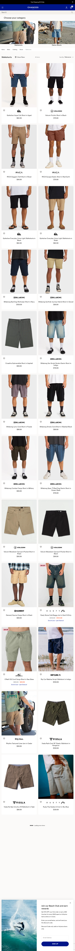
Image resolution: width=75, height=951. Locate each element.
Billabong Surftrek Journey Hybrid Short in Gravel (55, 302)
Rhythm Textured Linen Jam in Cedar (19, 743)
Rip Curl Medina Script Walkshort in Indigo (56, 679)
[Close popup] (70, 903)
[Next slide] (71, 34)
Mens (8, 49)
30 (11, 104)
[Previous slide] (4, 34)
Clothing (15, 49)
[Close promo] (72, 2)
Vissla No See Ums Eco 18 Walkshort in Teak (19, 807)
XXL (60, 732)
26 (45, 795)
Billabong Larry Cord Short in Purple (19, 427)
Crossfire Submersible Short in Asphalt (19, 363)
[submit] (72, 12)
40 (27, 104)
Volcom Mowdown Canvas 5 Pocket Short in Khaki (19, 553)
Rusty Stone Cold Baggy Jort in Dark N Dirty (56, 615)
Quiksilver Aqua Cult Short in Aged (19, 115)
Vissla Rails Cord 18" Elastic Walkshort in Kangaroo (56, 744)
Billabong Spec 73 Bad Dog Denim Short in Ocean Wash (56, 489)
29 (51, 795)
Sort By (61, 57)
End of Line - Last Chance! (56, 620)
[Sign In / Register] (66, 8)
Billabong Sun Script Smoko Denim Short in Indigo (56, 364)
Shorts (21, 49)
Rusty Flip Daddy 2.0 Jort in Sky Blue (56, 807)
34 (17, 104)
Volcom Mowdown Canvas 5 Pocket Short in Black (55, 553)
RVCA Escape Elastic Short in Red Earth (56, 177)
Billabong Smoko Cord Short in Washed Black (56, 427)
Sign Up (55, 944)
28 (47, 104)
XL (59, 165)
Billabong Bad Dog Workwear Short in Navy (19, 302)
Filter (21, 57)
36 (20, 104)
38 (23, 104)
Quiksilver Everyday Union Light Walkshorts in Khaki (56, 239)
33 (16, 227)
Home (3, 49)
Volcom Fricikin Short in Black (55, 115)
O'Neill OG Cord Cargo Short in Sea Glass (19, 679)
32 (14, 104)
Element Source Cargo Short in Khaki (19, 615)
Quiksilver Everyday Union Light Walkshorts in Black (19, 239)
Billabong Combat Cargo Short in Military (19, 488)
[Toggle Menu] (2, 8)
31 (57, 795)
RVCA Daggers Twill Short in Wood (19, 177)
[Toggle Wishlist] (19, 107)
